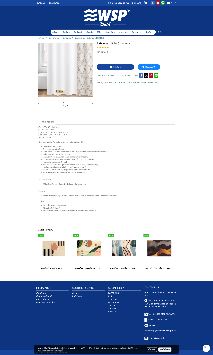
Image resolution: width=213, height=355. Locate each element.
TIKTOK (112, 305)
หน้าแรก (55, 32)
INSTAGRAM (113, 302)
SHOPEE (112, 308)
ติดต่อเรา (76, 293)
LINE (110, 296)
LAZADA (112, 311)
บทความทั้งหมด (43, 299)
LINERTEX (152, 82)
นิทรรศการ (136, 32)
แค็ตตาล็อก (110, 32)
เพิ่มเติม (148, 32)
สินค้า (66, 32)
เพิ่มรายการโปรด (106, 75)
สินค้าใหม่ (78, 32)
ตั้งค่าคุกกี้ (151, 349)
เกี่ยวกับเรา (41, 293)
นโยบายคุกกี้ (58, 351)
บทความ (122, 32)
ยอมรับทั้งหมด (165, 349)
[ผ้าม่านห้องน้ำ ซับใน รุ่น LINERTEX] (65, 70)
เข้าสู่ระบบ (41, 2)
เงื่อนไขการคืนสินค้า (44, 296)
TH (172, 3)
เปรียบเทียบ (125, 75)
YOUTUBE (113, 299)
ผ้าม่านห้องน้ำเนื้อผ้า (138, 82)
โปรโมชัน (89, 32)
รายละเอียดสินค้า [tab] (46, 121)
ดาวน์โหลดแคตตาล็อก (45, 302)
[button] (159, 32)
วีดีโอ (99, 32)
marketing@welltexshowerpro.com (160, 332)
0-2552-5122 (159, 314)
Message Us (150, 67)
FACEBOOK (113, 293)
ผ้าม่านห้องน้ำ (121, 82)
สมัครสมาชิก (54, 2)
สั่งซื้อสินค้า (116, 67)
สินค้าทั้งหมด (77, 296)
